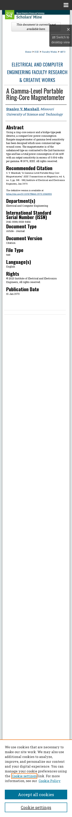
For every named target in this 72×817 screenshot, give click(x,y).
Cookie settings (24, 776)
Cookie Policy (50, 781)
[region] (36, 778)
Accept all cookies (36, 794)
